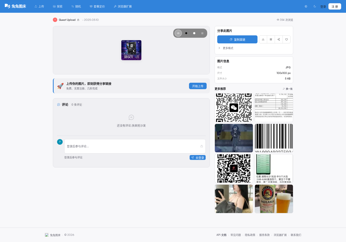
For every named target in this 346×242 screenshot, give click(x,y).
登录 (323, 6)
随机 (78, 6)
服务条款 (264, 234)
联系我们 (296, 234)
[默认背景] (178, 33)
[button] (254, 48)
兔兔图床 (19, 6)
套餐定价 (99, 6)
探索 (59, 6)
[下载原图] (263, 39)
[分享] (279, 39)
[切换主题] (315, 6)
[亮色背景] (194, 33)
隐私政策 (250, 234)
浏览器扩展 (125, 6)
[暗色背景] (186, 33)
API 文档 (221, 234)
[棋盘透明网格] (202, 33)
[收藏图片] (287, 39)
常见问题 (235, 234)
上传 (41, 6)
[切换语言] (306, 6)
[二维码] (271, 39)
